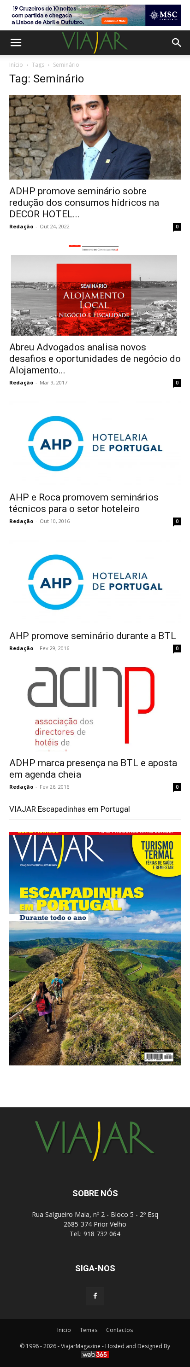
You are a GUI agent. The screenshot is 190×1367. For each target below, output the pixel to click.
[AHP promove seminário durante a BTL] (95, 582)
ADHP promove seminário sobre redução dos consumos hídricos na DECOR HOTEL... (84, 203)
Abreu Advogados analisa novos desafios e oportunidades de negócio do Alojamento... (95, 359)
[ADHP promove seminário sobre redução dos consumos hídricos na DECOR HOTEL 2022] (95, 137)
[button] (15, 42)
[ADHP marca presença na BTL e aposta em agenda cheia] (95, 709)
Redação (21, 226)
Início (16, 65)
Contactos (119, 1330)
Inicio (64, 1330)
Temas (88, 1330)
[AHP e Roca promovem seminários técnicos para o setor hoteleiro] (95, 443)
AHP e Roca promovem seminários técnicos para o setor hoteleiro (84, 503)
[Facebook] (95, 1296)
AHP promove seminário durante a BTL (92, 635)
